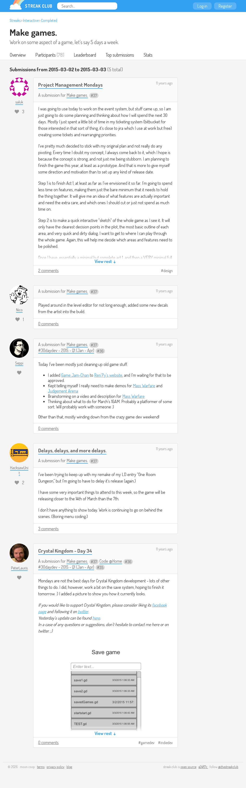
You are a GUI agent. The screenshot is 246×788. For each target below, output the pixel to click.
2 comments (48, 270)
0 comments (48, 323)
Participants (45, 55)
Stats (148, 55)
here (96, 618)
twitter (83, 611)
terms (40, 767)
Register (225, 6)
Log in (202, 6)
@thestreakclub (228, 767)
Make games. (33, 32)
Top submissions (120, 55)
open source (188, 767)
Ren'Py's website (108, 375)
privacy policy (55, 767)
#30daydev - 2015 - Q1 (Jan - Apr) (66, 350)
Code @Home (110, 561)
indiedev (166, 742)
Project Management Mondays (70, 84)
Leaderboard (85, 55)
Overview (18, 55)
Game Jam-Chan (75, 375)
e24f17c (203, 767)
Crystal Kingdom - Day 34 (65, 550)
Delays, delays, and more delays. (72, 450)
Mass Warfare (144, 385)
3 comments (48, 528)
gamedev (147, 742)
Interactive (31, 20)
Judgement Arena (63, 391)
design (168, 270)
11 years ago (164, 83)
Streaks (15, 20)
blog (69, 767)
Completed (49, 20)
